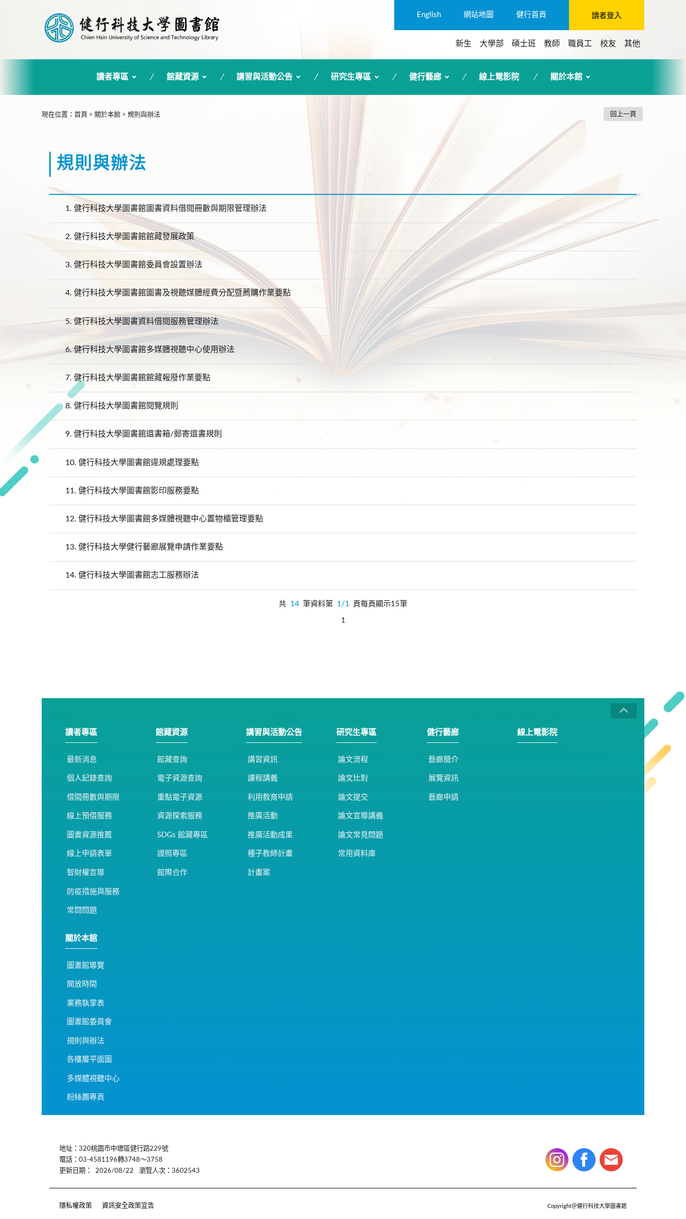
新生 (463, 44)
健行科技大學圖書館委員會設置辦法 (133, 265)
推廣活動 (263, 816)
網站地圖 (479, 15)
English (429, 15)
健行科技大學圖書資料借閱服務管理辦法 (141, 321)
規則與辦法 (144, 115)
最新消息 (82, 759)
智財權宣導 (85, 872)
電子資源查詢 (179, 778)
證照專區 (172, 853)
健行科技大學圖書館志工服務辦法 (132, 575)
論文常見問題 (360, 835)
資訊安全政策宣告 (128, 1205)
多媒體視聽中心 (93, 1078)
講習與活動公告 (265, 77)
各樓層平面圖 (89, 1059)
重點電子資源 (179, 797)
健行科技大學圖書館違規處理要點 (132, 463)
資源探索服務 (179, 816)
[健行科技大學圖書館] (132, 28)
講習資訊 (263, 759)
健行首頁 (531, 15)
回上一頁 (623, 114)
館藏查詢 (172, 759)
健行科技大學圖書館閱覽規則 (121, 406)
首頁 (80, 115)
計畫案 (259, 872)
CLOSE (624, 710)
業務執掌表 (85, 1003)
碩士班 (524, 44)
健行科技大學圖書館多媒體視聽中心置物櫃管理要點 (164, 519)
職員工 (580, 44)
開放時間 (82, 984)
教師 (552, 44)
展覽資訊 (443, 778)
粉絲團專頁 (85, 1097)
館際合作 (172, 872)
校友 (608, 44)
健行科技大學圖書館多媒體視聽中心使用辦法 (150, 350)
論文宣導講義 (360, 816)
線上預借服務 (89, 816)
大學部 (492, 44)
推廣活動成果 (270, 835)
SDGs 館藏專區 (182, 835)
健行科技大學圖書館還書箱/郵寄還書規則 (143, 434)
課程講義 (263, 778)
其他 (632, 44)
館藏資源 (183, 77)
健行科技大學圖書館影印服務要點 (132, 491)
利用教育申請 (270, 797)
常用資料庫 (357, 853)
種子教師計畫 (270, 853)
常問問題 (82, 910)
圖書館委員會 (89, 1022)
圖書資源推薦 (89, 835)
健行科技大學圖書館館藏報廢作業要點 (137, 378)
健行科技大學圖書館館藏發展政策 (129, 237)
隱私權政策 (75, 1205)
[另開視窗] (556, 1159)
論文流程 (353, 759)
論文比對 (353, 778)
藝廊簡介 (443, 759)
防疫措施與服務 (93, 892)
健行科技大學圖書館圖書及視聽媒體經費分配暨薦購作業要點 (178, 293)
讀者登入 (607, 16)
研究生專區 (351, 77)
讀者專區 (112, 77)
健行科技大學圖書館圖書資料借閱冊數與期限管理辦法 (166, 208)
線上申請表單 (89, 853)
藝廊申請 (443, 797)
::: (288, 8)
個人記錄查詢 (89, 778)
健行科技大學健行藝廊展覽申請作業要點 (144, 547)
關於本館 (566, 77)
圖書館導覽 (85, 965)
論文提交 (353, 797)
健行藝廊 (425, 77)
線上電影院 (499, 77)
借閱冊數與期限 (93, 797)
